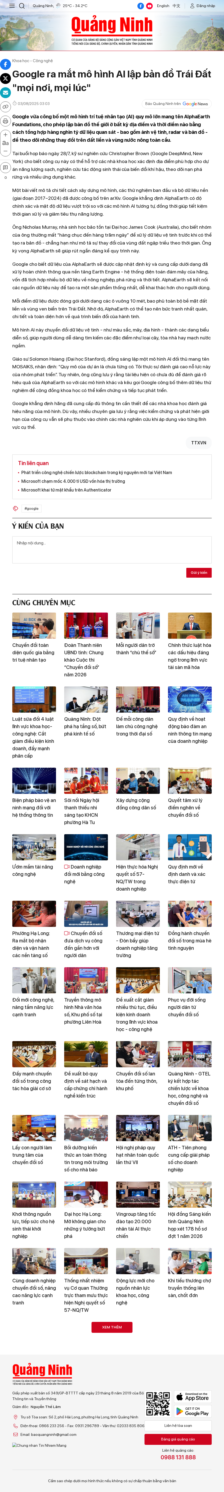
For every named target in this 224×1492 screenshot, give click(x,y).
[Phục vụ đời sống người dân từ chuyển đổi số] (190, 980)
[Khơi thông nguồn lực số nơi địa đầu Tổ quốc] (86, 1335)
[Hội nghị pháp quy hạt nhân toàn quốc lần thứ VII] (138, 1128)
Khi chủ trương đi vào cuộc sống (187, 1432)
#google (32, 508)
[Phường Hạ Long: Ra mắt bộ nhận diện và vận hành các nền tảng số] (34, 914)
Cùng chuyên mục (43, 602)
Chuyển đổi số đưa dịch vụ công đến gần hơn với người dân (83, 944)
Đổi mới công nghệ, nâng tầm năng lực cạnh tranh (33, 1007)
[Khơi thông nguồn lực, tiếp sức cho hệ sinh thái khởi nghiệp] (34, 1194)
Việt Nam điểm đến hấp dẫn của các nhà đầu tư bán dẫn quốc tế (189, 1365)
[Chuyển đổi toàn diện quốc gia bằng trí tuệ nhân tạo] (34, 626)
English (163, 6)
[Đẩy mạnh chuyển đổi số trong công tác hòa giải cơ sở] (34, 1054)
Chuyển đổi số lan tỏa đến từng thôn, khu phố (136, 1081)
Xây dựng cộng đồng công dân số (136, 803)
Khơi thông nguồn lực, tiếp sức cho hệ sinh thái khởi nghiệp (33, 1225)
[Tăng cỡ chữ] (5, 135)
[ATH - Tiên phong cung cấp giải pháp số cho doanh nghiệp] (190, 1128)
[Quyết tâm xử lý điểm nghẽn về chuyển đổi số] (190, 781)
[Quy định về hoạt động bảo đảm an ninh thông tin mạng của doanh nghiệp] (190, 699)
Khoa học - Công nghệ (32, 60)
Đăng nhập (206, 6)
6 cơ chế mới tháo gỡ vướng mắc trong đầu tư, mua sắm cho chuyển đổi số (34, 1443)
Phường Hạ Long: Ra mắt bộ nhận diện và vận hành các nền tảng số (31, 944)
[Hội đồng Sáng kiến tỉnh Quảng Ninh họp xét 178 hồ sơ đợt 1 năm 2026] (190, 1194)
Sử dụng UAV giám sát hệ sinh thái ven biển (85, 1435)
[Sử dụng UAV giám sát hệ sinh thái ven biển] (86, 1409)
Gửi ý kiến (199, 572)
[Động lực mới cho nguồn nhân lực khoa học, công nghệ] (138, 1261)
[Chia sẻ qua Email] (5, 92)
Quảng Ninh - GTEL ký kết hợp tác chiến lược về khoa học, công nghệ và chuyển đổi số (189, 1088)
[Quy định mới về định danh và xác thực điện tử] (190, 847)
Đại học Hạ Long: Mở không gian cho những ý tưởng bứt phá (85, 1225)
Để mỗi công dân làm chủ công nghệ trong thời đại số (137, 726)
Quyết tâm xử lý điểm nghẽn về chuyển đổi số (185, 807)
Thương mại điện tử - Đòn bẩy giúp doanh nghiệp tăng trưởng (137, 944)
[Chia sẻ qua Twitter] (5, 78)
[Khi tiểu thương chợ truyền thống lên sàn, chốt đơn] (190, 1261)
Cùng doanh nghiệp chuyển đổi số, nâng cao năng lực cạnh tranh (34, 1292)
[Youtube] (149, 6)
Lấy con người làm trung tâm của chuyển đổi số (32, 1155)
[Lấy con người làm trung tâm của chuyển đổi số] (34, 1128)
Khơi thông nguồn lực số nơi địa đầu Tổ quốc (83, 1362)
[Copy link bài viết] (5, 106)
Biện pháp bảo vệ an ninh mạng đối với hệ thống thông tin (34, 807)
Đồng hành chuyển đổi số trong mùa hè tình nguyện (189, 940)
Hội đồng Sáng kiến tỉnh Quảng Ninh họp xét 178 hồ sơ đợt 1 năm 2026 (189, 1225)
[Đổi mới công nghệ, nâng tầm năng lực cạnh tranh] (34, 980)
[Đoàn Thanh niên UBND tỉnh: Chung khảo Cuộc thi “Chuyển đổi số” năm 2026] (86, 626)
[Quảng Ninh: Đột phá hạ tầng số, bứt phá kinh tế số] (86, 699)
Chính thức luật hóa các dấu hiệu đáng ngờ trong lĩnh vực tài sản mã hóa (189, 656)
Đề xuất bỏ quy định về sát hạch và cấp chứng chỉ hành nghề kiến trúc (85, 1085)
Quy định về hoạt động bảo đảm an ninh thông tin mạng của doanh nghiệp (190, 730)
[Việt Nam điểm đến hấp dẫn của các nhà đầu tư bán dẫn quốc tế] (190, 1335)
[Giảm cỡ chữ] (5, 151)
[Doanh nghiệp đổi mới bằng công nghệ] (86, 847)
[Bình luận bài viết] (5, 167)
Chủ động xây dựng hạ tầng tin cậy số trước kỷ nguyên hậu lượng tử (138, 1365)
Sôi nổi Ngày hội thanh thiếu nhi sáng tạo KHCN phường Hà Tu (81, 811)
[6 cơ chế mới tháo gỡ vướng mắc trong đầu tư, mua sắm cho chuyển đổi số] (34, 1409)
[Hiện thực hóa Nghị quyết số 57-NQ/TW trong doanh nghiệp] (138, 847)
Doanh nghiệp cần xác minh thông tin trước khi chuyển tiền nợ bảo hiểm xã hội (137, 1443)
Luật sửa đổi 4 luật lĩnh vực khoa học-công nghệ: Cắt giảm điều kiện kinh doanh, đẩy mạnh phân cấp (33, 737)
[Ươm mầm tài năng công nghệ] (34, 847)
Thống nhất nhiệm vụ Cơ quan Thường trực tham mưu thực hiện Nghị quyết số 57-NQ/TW (86, 1295)
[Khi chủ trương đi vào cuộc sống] (190, 1409)
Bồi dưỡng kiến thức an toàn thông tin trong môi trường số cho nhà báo (86, 1158)
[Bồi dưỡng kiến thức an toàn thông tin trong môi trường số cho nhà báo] (86, 1128)
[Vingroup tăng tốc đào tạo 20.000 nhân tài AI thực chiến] (138, 1194)
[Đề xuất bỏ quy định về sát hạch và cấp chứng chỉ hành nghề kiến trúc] (86, 1054)
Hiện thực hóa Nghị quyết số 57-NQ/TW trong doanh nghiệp (137, 878)
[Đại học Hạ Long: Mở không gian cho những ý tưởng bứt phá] (86, 1194)
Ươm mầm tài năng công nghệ (32, 870)
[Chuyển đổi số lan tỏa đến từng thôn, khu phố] (138, 1054)
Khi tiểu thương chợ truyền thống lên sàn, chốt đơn (189, 1288)
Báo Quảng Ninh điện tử (112, 30)
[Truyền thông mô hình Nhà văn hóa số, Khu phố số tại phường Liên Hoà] (86, 980)
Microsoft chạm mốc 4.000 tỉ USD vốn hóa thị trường (73, 481)
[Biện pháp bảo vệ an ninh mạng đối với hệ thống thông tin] (34, 781)
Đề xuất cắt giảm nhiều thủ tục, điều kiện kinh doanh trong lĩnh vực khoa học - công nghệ (137, 1014)
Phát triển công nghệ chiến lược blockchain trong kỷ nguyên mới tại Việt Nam (96, 472)
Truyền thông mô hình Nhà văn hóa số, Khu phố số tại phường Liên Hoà (83, 1011)
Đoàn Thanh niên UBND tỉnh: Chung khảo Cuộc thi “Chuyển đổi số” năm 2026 (84, 659)
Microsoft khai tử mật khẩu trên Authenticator (66, 490)
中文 (176, 6)
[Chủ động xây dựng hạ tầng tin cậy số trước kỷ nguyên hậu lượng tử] (138, 1335)
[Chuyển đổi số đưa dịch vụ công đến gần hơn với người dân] (86, 914)
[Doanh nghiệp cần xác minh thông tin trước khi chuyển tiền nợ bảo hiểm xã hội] (138, 1409)
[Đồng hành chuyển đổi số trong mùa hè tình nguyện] (190, 914)
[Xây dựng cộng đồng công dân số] (138, 781)
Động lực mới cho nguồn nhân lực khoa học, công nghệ (135, 1292)
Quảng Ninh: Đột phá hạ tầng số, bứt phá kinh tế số (85, 726)
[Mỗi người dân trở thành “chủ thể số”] (138, 626)
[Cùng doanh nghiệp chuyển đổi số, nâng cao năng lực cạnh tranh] (34, 1261)
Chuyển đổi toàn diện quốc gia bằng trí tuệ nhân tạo (33, 652)
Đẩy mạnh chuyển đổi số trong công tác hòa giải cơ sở (32, 1081)
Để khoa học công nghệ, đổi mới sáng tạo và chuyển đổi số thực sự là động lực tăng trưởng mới (33, 1369)
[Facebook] (140, 6)
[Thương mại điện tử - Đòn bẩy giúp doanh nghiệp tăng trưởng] (138, 914)
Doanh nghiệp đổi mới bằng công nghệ (84, 874)
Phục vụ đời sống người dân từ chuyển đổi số (187, 1007)
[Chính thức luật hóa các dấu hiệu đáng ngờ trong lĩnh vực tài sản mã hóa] (190, 626)
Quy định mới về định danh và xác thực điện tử (186, 874)
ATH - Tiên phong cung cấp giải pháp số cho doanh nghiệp (189, 1158)
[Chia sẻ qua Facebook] (5, 64)
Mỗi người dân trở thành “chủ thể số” (136, 648)
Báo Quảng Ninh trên (163, 103)
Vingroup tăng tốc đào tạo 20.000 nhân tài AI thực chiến (136, 1225)
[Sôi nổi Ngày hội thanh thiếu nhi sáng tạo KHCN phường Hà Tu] (86, 781)
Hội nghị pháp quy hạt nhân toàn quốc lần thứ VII (137, 1155)
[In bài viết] (5, 121)
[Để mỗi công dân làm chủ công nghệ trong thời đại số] (138, 699)
